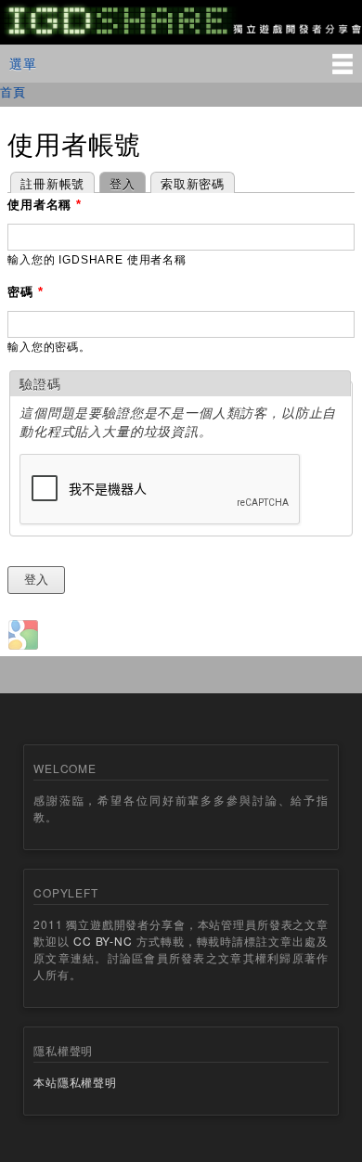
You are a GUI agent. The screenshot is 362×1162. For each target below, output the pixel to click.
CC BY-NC (103, 941)
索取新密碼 (193, 183)
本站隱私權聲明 (75, 1082)
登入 (117, 183)
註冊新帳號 (52, 183)
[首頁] (181, 34)
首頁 (13, 91)
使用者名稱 (44, 205)
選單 (23, 63)
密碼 (25, 292)
